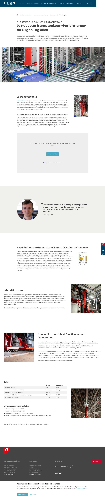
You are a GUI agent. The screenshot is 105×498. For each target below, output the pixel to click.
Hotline (96, 462)
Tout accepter (22, 494)
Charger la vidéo (52, 154)
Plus (52, 145)
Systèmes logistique (32, 3)
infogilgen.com (9, 474)
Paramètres (32, 494)
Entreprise (78, 3)
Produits (21, 3)
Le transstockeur (21, 101)
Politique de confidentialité (79, 488)
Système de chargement (49, 3)
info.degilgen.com (35, 474)
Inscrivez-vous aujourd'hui (62, 466)
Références (69, 3)
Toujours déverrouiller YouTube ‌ (53, 163)
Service (61, 3)
